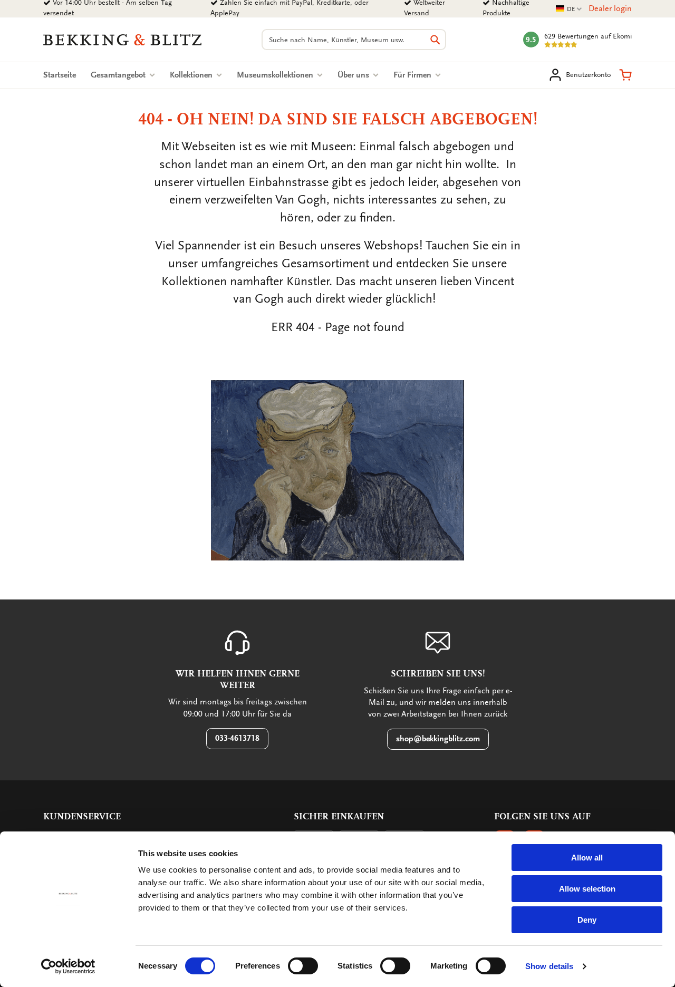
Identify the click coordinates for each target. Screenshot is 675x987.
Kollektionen (192, 75)
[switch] (303, 965)
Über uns (354, 75)
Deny (586, 919)
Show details (549, 966)
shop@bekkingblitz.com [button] (438, 738)
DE (569, 9)
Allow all (587, 857)
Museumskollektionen (276, 75)
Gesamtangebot (119, 75)
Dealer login (610, 8)
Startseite (59, 75)
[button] (625, 75)
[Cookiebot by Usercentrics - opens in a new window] (68, 966)
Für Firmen (413, 75)
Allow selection (587, 888)
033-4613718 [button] (237, 738)
